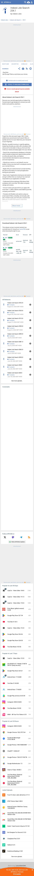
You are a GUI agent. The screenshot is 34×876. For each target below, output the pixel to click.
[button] (19, 68)
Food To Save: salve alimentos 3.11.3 (18, 795)
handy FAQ (22, 229)
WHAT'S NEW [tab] (5, 64)
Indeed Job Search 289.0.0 (15, 334)
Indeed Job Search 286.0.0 (15, 349)
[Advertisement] (17, 43)
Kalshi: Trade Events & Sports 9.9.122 (18, 826)
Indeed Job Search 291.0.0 (15, 318)
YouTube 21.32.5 (12, 622)
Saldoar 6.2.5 (11, 845)
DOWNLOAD (24, 64)
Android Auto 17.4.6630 (14, 689)
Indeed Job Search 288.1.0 (15, 342)
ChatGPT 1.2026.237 (13, 751)
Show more (16, 206)
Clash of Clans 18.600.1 (14, 770)
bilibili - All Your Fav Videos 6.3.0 (16, 714)
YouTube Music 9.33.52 (14, 647)
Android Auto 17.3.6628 (14, 677)
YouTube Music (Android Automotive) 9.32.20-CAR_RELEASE (14, 776)
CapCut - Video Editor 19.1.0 (15, 597)
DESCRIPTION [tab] (15, 64)
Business (5, 68)
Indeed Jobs (17, 14)
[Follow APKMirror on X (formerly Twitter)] (5, 538)
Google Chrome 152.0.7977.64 (16, 732)
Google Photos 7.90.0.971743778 (17, 757)
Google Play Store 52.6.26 (15, 634)
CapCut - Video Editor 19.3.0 (15, 628)
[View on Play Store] (23, 68)
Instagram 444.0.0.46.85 (14, 702)
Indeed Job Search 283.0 (14, 373)
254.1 (6, 237)
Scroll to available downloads (18, 84)
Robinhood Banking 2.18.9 (15, 851)
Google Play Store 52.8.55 (15, 640)
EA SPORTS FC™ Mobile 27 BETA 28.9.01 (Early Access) (17, 664)
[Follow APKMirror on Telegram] (21, 538)
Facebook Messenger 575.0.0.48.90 (13, 738)
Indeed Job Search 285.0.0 (15, 357)
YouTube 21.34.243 (13, 683)
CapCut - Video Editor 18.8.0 (15, 590)
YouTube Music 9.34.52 (14, 708)
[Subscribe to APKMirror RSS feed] (29, 538)
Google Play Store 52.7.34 (15, 615)
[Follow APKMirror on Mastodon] (13, 538)
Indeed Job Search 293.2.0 (15, 303)
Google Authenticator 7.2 (14, 763)
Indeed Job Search (15, 20)
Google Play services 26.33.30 (16, 696)
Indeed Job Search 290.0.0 (15, 326)
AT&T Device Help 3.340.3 (15, 801)
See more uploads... (17, 381)
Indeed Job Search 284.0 (14, 365)
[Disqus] (17, 459)
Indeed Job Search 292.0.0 (15, 310)
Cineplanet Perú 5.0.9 (13, 838)
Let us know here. (21, 865)
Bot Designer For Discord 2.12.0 (16, 832)
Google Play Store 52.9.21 (15, 671)
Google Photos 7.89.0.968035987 (17, 745)
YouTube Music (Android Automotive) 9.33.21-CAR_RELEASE (14, 783)
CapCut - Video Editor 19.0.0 (15, 603)
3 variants (12, 305)
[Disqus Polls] (17, 412)
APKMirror (7, 2)
